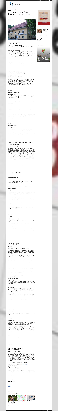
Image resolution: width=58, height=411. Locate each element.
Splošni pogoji (46, 410)
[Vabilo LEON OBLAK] (31, 397)
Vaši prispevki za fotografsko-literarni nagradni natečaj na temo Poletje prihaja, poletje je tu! (43, 59)
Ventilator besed (11, 17)
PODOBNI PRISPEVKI (11, 393)
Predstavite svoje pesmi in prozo (40, 0)
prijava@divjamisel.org (24, 364)
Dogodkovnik (9, 9)
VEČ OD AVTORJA (18, 393)
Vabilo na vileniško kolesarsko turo (21, 401)
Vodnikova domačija (12, 381)
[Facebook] (49, 0)
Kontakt (49, 410)
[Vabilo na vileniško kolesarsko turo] (21, 398)
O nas (39, 410)
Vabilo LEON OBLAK (29, 400)
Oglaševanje (38, 40)
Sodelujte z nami (46, 0)
